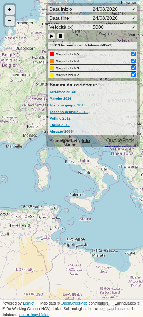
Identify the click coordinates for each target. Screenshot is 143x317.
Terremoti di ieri (63, 92)
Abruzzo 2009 (61, 131)
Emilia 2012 (60, 125)
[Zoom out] (10, 21)
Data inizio (60, 9)
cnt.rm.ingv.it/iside (34, 314)
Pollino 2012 (60, 118)
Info (86, 140)
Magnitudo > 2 (67, 75)
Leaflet (28, 303)
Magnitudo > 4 (67, 61)
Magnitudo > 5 (67, 54)
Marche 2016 (61, 98)
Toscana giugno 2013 (68, 105)
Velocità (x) (61, 27)
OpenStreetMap (74, 303)
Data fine (59, 18)
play (51, 36)
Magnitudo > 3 (67, 68)
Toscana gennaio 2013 (69, 112)
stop (60, 36)
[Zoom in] (10, 10)
